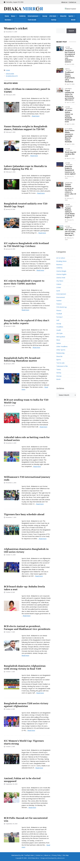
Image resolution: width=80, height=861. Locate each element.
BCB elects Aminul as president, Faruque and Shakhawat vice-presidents (27, 628)
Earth (58, 291)
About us (64, 2)
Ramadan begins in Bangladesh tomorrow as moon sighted (70, 170)
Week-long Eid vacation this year (70, 154)
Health (58, 330)
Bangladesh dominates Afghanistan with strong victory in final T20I (25, 667)
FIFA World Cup (61, 307)
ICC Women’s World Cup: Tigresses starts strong (24, 742)
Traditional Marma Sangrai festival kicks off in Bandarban (70, 77)
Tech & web (32, 20)
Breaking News (61, 261)
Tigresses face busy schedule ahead (24, 514)
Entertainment (33, 16)
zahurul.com (61, 858)
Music (58, 340)
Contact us (72, 2)
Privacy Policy (56, 855)
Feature (59, 304)
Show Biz (63, 16)
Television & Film (62, 366)
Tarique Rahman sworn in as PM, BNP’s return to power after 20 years (70, 190)
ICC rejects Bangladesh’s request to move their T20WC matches (24, 282)
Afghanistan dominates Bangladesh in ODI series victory (26, 550)
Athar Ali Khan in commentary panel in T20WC (27, 90)
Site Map (66, 855)
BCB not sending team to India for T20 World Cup (26, 401)
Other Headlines (69, 47)
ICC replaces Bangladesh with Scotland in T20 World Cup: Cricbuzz (26, 245)
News (13, 16)
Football (59, 314)
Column (58, 284)
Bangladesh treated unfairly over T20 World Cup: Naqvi (25, 205)
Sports (71, 16)
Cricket (8, 70)
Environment (60, 297)
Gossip (44, 16)
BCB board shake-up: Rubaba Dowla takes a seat (24, 588)
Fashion (58, 300)
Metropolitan (60, 337)
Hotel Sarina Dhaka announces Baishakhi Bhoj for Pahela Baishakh (69, 136)
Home (7, 16)
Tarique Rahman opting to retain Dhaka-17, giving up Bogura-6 (70, 212)
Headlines (69, 182)
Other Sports (60, 350)
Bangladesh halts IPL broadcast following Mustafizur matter (22, 359)
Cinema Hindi (60, 278)
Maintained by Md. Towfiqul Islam (22, 855)
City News (69, 128)
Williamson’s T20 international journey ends (27, 478)
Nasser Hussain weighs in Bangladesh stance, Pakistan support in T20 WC (25, 128)
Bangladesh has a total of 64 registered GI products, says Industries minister (70, 56)
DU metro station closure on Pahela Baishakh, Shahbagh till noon (70, 116)
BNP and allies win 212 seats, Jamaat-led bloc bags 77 (70, 232)
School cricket (10, 73)
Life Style (52, 16)
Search (71, 31)
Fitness (58, 310)
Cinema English (61, 274)
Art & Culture (68, 69)
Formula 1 (59, 317)
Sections (8, 20)
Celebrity (22, 16)
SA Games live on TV (12, 76)
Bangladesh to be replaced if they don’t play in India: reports (26, 322)
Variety (53, 20)
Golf (57, 320)
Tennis (58, 369)
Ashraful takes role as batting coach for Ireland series (27, 439)
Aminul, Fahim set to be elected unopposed (22, 780)
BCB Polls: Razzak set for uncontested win (26, 819)
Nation (58, 343)
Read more (35, 116)
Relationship (60, 353)
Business (69, 88)
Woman (58, 376)
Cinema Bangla (61, 271)
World (73, 20)
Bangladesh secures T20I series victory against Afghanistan (26, 705)
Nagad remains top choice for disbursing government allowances (69, 95)
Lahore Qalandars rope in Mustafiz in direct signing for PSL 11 (25, 168)
